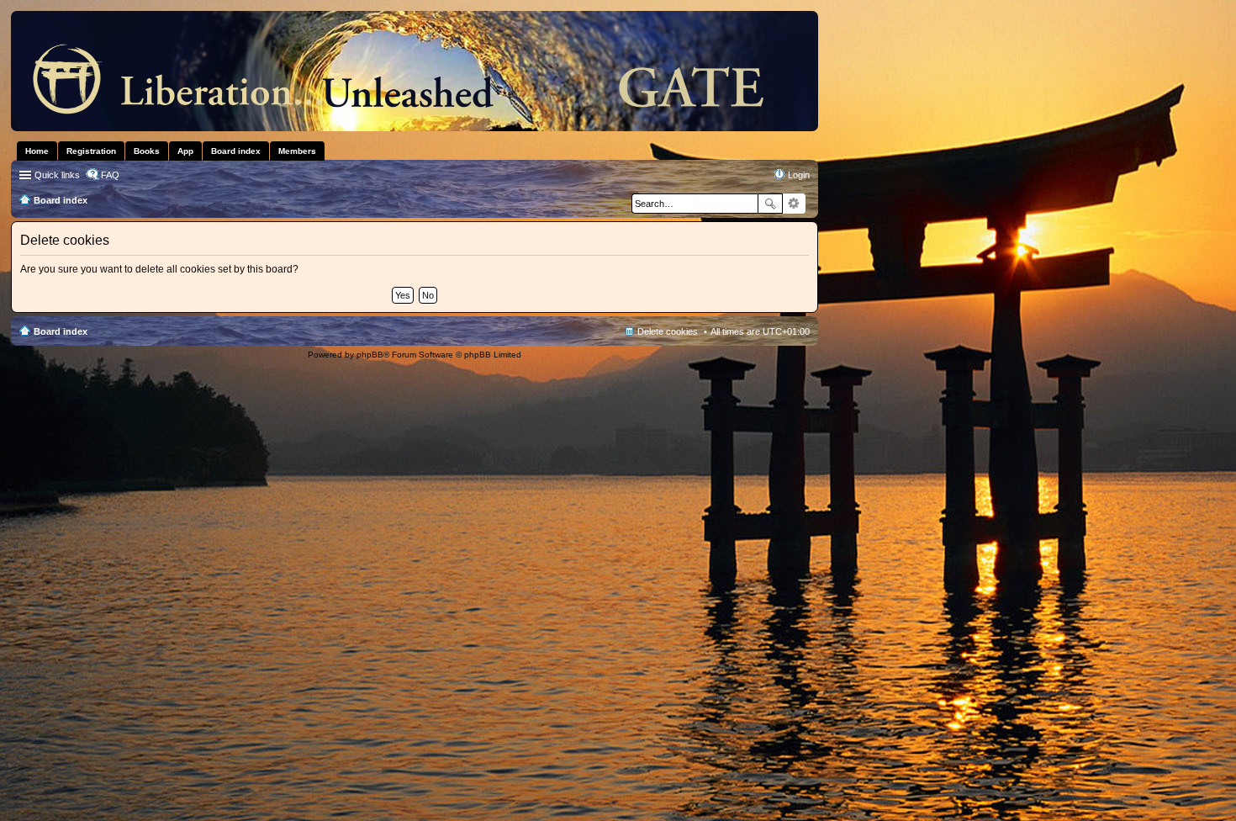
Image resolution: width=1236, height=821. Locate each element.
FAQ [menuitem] (110, 175)
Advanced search (794, 203)
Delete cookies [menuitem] (667, 331)
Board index (60, 331)
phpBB (370, 354)
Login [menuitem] (799, 175)
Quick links (57, 175)
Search (770, 203)
